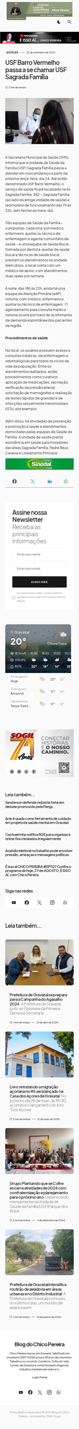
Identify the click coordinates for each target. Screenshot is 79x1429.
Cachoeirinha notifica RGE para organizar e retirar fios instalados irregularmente (38, 837)
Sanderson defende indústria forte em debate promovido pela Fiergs (34, 804)
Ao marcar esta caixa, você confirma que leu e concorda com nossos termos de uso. (41, 597)
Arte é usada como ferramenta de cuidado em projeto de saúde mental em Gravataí (38, 821)
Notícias (12, 52)
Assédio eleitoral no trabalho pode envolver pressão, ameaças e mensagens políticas (38, 853)
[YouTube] (13, 902)
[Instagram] (52, 902)
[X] (39, 902)
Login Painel (39, 1377)
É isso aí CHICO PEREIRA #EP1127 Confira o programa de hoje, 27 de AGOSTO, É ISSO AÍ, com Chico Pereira (38, 871)
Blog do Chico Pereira (39, 1344)
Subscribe (39, 581)
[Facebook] (26, 902)
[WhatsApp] (65, 902)
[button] (58, 21)
